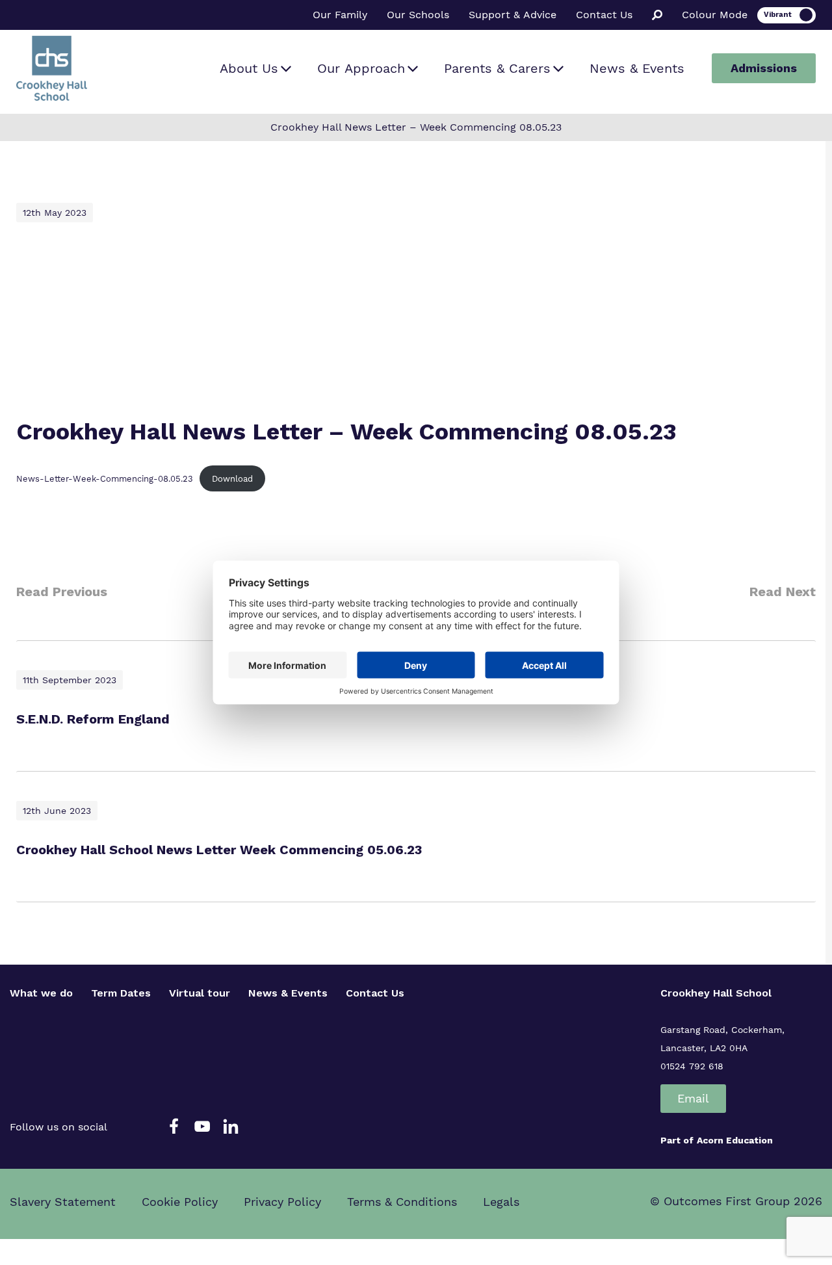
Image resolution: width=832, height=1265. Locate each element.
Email (693, 1098)
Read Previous (61, 591)
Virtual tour (199, 993)
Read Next (782, 591)
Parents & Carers (497, 68)
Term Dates (121, 993)
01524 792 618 (691, 1066)
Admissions (764, 68)
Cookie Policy (180, 1201)
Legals (501, 1201)
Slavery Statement (63, 1201)
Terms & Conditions (402, 1201)
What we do (41, 993)
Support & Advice (512, 14)
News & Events (637, 68)
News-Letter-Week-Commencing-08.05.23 (104, 479)
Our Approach (361, 68)
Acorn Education (735, 1140)
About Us (249, 68)
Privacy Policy (282, 1201)
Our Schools (418, 14)
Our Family (340, 14)
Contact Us (604, 14)
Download (232, 479)
